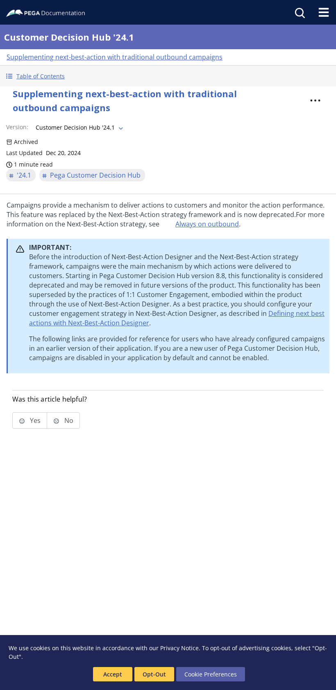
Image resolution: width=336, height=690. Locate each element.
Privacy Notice (179, 648)
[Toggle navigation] (324, 12)
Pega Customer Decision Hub (95, 175)
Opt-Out (154, 674)
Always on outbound (207, 223)
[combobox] (78, 127)
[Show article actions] (315, 100)
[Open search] (299, 12)
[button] (168, 76)
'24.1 (24, 175)
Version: (17, 127)
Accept (112, 674)
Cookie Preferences (210, 674)
